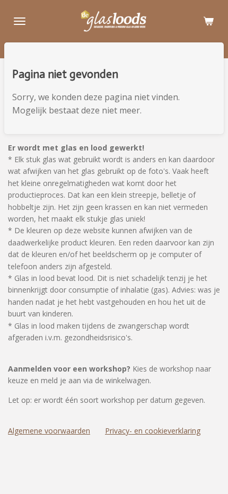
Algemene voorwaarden (49, 431)
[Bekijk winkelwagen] (208, 21)
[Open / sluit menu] (19, 21)
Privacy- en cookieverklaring (152, 431)
